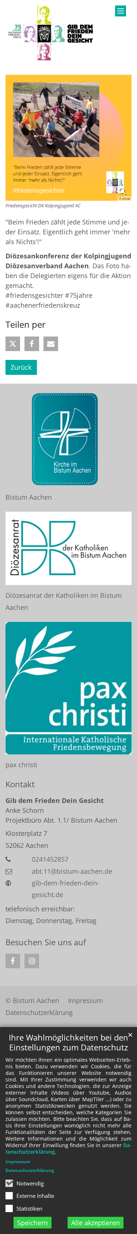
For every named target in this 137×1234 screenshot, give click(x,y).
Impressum (17, 1161)
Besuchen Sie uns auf (45, 942)
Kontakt (20, 784)
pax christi (21, 764)
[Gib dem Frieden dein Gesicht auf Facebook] (12, 961)
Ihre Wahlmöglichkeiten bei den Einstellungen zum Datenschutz (68, 1042)
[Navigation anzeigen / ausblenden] (120, 10)
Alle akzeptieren (95, 1222)
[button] (12, 344)
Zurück (21, 367)
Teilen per (25, 324)
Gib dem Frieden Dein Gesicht (54, 800)
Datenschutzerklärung (29, 1170)
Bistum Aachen (28, 497)
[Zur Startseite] (51, 33)
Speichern (32, 1222)
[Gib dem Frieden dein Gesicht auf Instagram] (31, 961)
